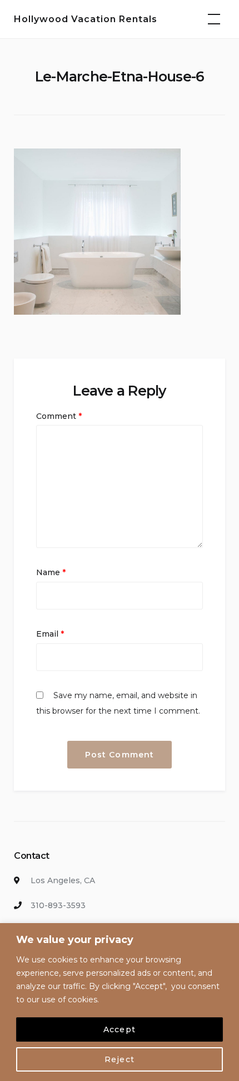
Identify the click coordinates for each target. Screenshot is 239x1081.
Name (51, 572)
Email (50, 634)
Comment (59, 416)
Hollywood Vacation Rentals (85, 19)
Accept (119, 1029)
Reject (119, 1059)
